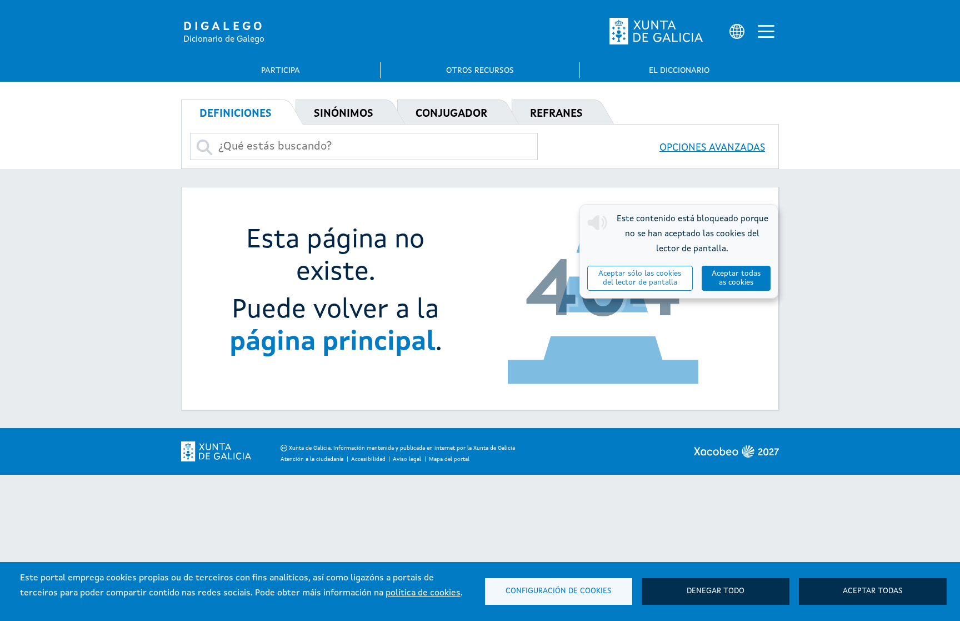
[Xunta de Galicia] (656, 31)
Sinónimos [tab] (343, 114)
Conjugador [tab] (451, 114)
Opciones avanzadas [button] (712, 148)
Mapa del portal (449, 459)
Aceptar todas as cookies (736, 278)
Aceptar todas (872, 591)
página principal (332, 342)
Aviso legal (407, 459)
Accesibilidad (368, 459)
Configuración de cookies (558, 591)
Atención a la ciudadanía (312, 459)
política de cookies (423, 593)
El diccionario (679, 70)
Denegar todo (715, 591)
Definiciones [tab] (235, 114)
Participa (280, 70)
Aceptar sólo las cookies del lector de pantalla (639, 278)
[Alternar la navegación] (766, 31)
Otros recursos (480, 70)
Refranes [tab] (556, 114)
